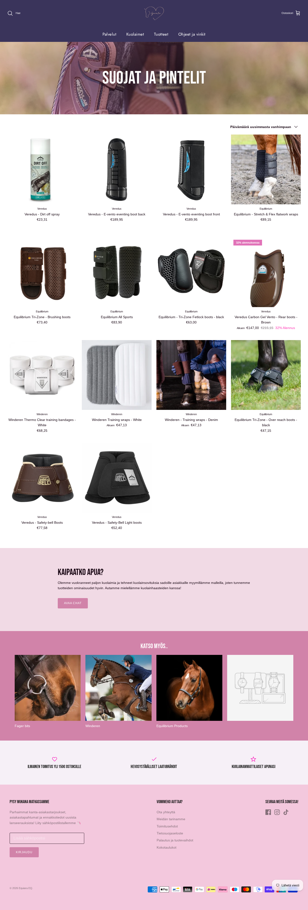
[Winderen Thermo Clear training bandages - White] (42, 375)
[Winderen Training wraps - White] (117, 375)
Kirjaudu (24, 852)
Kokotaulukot (166, 847)
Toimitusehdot (167, 826)
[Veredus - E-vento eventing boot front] (191, 169)
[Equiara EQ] (154, 13)
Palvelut (109, 34)
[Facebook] (268, 812)
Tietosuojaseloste (170, 833)
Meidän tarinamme (171, 819)
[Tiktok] (286, 812)
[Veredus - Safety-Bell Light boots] (117, 478)
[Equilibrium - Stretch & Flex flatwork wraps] (266, 169)
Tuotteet (161, 34)
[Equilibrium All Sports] (117, 272)
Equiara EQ (25, 888)
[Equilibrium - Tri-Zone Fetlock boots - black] (191, 272)
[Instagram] (277, 812)
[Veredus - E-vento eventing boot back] (117, 169)
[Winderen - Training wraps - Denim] (191, 375)
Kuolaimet (135, 34)
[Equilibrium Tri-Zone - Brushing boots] (42, 272)
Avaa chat (73, 603)
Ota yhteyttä (166, 812)
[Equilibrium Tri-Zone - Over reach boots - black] (266, 375)
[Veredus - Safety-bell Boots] (42, 478)
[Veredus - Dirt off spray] (42, 169)
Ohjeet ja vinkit (191, 34)
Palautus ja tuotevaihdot (175, 840)
